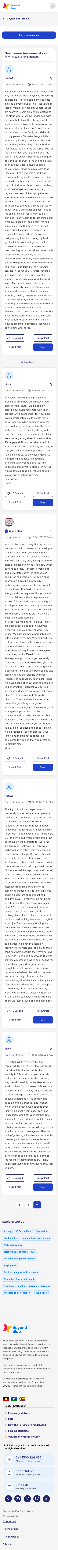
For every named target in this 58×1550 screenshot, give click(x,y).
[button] (8, 338)
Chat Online (24, 1471)
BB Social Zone (23, 1231)
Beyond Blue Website (15, 1328)
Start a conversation (29, 35)
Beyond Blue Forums (12, 6)
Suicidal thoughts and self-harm (21, 1272)
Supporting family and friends (19, 1279)
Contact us (9, 1521)
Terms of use (10, 1528)
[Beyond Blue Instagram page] (27, 1500)
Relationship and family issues (20, 1251)
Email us (22, 1485)
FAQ (10, 1419)
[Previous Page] (19, 1204)
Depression (42, 1231)
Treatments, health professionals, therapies (27, 1286)
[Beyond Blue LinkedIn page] (46, 1500)
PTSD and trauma (13, 1245)
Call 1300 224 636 (28, 1457)
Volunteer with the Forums (24, 1436)
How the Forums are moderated (27, 1424)
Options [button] (53, 19)
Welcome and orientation (17, 1292)
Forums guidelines (19, 1413)
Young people (41, 1292)
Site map (8, 1544)
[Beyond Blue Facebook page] (8, 1500)
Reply (42, 347)
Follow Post (43, 338)
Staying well (10, 1265)
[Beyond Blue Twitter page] (37, 1500)
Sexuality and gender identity (19, 1258)
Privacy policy (11, 1536)
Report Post (15, 347)
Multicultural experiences (36, 1238)
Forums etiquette (18, 1430)
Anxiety (7, 1231)
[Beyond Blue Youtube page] (18, 1500)
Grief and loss (11, 1238)
